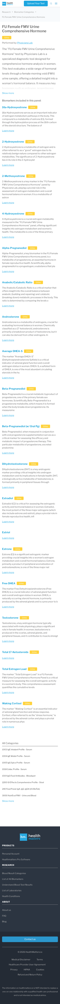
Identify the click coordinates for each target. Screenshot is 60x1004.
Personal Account (10, 854)
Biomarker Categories (24, 12)
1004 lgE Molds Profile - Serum (16, 756)
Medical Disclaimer (21, 959)
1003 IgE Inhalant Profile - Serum (17, 749)
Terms (40, 959)
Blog (4, 921)
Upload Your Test (36, 3)
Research (6, 12)
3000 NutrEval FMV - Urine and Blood (19, 795)
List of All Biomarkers (12, 879)
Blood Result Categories (14, 873)
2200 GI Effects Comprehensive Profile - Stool (23, 782)
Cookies (40, 969)
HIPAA (27, 969)
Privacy (14, 969)
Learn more (8, 130)
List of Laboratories (11, 890)
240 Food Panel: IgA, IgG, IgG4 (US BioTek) (21, 789)
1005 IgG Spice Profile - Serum (16, 762)
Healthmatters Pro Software (16, 859)
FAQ (4, 916)
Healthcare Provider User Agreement (27, 964)
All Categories (10, 743)
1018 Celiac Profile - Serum (14, 769)
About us (6, 910)
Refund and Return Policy (30, 974)
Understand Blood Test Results (17, 885)
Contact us (30, 939)
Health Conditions (11, 896)
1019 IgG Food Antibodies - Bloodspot (18, 776)
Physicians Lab (25, 43)
